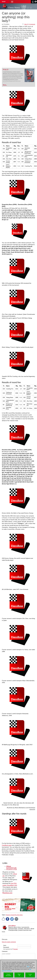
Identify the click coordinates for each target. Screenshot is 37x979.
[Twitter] (12, 919)
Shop (4, 1)
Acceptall (30, 975)
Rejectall (19, 975)
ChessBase (12, 925)
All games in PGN (11, 869)
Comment (4, 951)
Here (28, 966)
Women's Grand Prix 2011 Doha (14, 915)
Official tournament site (11, 867)
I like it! (26, 24)
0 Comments (32, 24)
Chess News (14, 7)
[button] (12, 1)
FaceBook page (7, 845)
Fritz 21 (5, 69)
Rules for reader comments (9, 942)
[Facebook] (8, 919)
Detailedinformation (8, 975)
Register (15, 949)
